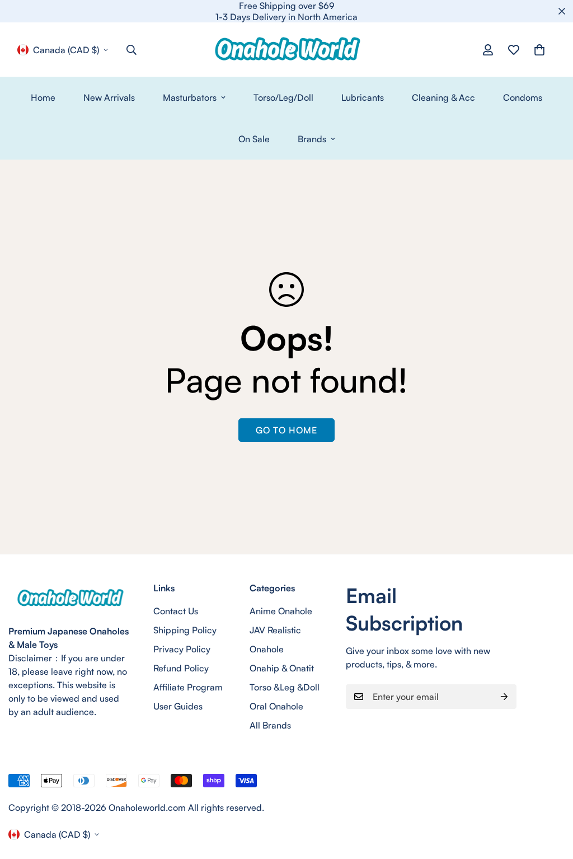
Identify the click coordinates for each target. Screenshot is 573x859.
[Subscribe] (504, 696)
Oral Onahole (276, 706)
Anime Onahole (281, 611)
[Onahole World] (286, 49)
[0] (539, 50)
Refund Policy (181, 668)
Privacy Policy (181, 649)
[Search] (131, 50)
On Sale (254, 138)
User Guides (178, 706)
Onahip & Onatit (282, 668)
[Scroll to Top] (551, 798)
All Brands (270, 725)
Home (43, 97)
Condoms (522, 97)
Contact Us (175, 611)
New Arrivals (109, 97)
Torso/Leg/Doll (283, 97)
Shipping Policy (185, 630)
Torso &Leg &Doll (285, 687)
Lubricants (362, 97)
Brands (312, 138)
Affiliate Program (188, 687)
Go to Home (286, 430)
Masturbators (190, 97)
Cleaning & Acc (443, 97)
